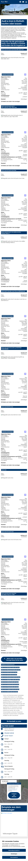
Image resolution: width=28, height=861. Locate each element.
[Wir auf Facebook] (20, 2)
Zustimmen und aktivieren (14, 795)
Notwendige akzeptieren (14, 850)
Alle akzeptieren (14, 857)
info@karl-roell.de (9, 733)
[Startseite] (4, 1)
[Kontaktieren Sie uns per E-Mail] (23, 2)
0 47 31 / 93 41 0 (8, 735)
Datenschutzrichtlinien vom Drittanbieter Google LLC (12, 789)
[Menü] (26, 2)
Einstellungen (14, 853)
